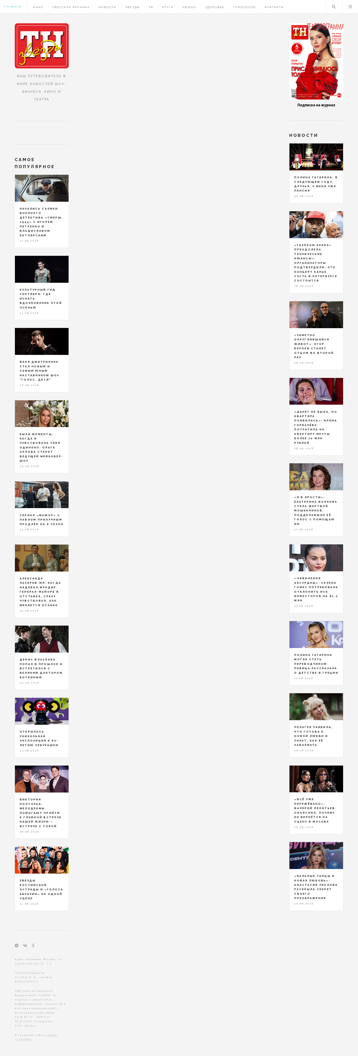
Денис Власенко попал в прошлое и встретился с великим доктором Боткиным (41, 668)
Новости (108, 7)
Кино (38, 7)
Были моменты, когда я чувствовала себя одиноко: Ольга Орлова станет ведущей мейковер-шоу (41, 447)
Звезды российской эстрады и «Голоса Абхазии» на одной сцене (41, 889)
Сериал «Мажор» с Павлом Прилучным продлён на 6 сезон (42, 520)
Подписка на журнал (316, 105)
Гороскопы (244, 7)
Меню (350, 6)
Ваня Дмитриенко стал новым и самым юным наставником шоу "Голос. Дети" (39, 370)
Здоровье (215, 7)
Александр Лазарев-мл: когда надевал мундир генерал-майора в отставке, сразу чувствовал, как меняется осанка (40, 592)
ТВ (151, 7)
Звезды (132, 7)
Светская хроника (71, 7)
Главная (12, 6)
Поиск (334, 6)
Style (168, 7)
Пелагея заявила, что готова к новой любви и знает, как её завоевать (313, 736)
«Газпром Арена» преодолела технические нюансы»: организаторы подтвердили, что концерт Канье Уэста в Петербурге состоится (315, 263)
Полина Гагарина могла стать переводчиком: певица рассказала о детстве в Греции (316, 663)
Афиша (189, 7)
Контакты (274, 7)
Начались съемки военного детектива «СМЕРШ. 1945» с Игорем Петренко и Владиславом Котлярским (41, 222)
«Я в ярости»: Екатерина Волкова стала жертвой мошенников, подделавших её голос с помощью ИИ (315, 511)
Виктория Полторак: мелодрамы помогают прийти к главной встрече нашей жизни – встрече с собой (41, 813)
